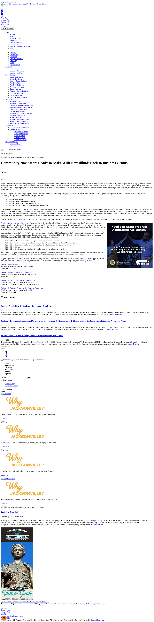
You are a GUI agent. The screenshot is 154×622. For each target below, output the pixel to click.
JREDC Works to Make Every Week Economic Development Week (32, 335)
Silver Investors (19, 138)
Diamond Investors (21, 132)
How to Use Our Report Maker (12, 616)
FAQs (12, 49)
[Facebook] (6, 365)
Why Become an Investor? (19, 128)
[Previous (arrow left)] (2, 348)
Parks (12, 63)
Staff (11, 36)
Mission (13, 34)
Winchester (5, 24)
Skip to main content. (8, 2)
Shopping (13, 61)
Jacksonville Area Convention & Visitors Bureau (18, 280)
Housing (13, 53)
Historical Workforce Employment (22, 105)
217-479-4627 (86, 604)
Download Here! (97, 525)
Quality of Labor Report (18, 109)
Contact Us (14, 44)
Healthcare (14, 55)
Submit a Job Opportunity (19, 121)
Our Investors (15, 130)
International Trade (16, 95)
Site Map (4, 614)
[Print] (6, 374)
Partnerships (14, 40)
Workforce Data (15, 101)
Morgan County (6, 20)
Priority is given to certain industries (13, 223)
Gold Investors (19, 136)
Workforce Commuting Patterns (21, 113)
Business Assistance (17, 73)
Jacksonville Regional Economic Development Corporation (22, 288)
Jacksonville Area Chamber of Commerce (16, 272)
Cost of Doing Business (18, 81)
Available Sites (15, 83)
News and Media (11, 142)
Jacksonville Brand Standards (20, 46)
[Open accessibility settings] (4, 618)
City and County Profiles (19, 91)
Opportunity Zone (16, 77)
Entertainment (15, 65)
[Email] (6, 372)
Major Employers (16, 117)
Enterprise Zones (16, 69)
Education (13, 57)
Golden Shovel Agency (99, 620)
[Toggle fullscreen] (6, 346)
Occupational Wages (17, 111)
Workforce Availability (18, 103)
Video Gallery (15, 144)
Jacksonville (5, 22)
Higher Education (16, 59)
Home (3, 606)
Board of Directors (16, 38)
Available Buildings (17, 85)
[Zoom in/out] (8, 346)
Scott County (5, 18)
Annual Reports (15, 42)
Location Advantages (17, 93)
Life (6, 51)
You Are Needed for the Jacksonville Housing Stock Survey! (28, 306)
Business (8, 67)
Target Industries (16, 89)
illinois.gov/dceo (85, 259)
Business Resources (17, 71)
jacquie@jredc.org (98, 604)
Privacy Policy (6, 612)
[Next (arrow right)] (4, 348)
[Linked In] (6, 370)
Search (3, 378)
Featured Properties (17, 87)
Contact (3, 26)
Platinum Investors (21, 134)
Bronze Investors (20, 140)
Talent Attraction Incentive (19, 123)
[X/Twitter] (6, 368)
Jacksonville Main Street (9, 264)
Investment (9, 126)
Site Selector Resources (18, 97)
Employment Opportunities (19, 119)
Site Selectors (10, 75)
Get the (9, 511)
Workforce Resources (17, 115)
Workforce (9, 99)
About (7, 32)
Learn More (5, 418)
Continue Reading (115, 314)
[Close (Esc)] (2, 346)
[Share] (4, 346)
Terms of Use (5, 610)
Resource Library (16, 146)
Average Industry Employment (21, 107)
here (27, 259)
